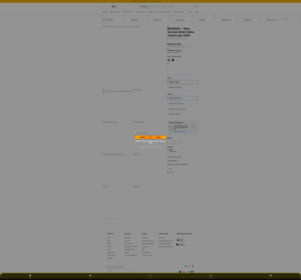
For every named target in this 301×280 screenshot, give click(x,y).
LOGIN (158, 137)
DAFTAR (142, 137)
